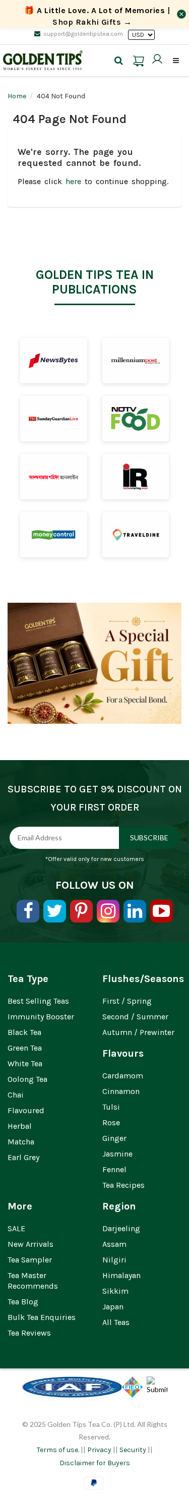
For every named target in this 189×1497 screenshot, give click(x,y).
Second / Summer (135, 1016)
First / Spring (127, 1001)
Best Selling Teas (38, 1001)
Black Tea (24, 1032)
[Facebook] (28, 911)
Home (17, 96)
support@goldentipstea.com (83, 33)
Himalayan (121, 1275)
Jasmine (117, 1154)
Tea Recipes (123, 1185)
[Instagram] (108, 911)
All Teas (116, 1322)
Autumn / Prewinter (138, 1032)
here (73, 181)
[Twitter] (54, 911)
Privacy (99, 1450)
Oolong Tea (27, 1079)
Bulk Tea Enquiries (42, 1317)
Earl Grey (23, 1157)
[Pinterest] (81, 911)
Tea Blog (23, 1301)
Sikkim (115, 1291)
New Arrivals (30, 1244)
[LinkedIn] (134, 911)
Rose (111, 1122)
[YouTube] (161, 911)
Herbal (20, 1126)
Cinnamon (121, 1091)
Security (132, 1450)
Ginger (114, 1138)
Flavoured (26, 1110)
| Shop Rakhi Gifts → (97, 16)
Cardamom (122, 1075)
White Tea (25, 1063)
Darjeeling (121, 1228)
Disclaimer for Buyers (94, 1463)
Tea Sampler (30, 1259)
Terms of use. (58, 1450)
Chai (16, 1095)
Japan (112, 1306)
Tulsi (111, 1107)
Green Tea (25, 1048)
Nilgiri (114, 1259)
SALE (16, 1228)
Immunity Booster (41, 1016)
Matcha (21, 1141)
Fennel (114, 1169)
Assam (114, 1244)
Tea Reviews (29, 1333)
